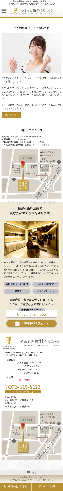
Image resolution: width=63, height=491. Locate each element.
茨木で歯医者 (10, 355)
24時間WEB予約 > (35, 323)
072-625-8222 (33, 314)
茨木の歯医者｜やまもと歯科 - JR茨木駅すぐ (31, 1)
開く (34, 473)
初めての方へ (11, 115)
